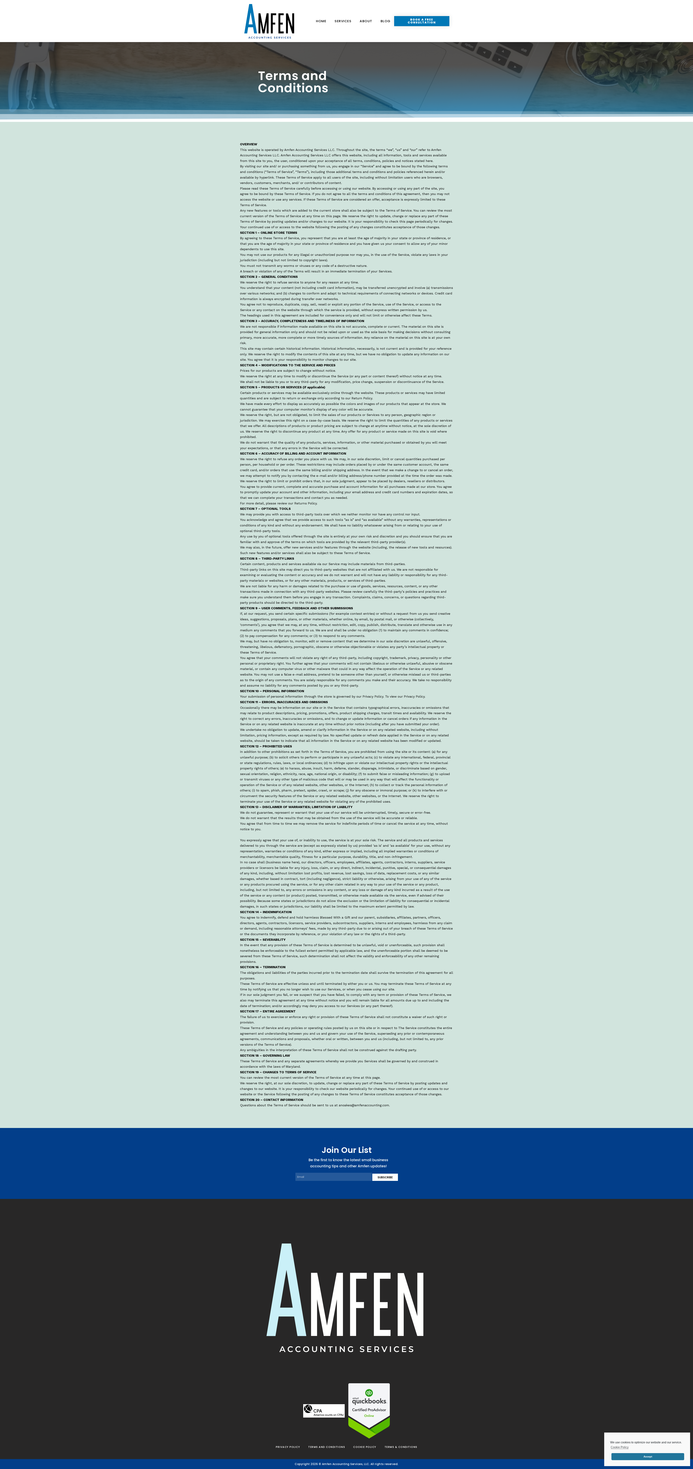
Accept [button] (648, 1456)
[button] (421, 21)
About (366, 21)
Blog (386, 21)
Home (321, 21)
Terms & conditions (401, 1447)
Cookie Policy (364, 1447)
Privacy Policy (288, 1447)
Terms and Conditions (326, 1447)
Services (343, 21)
